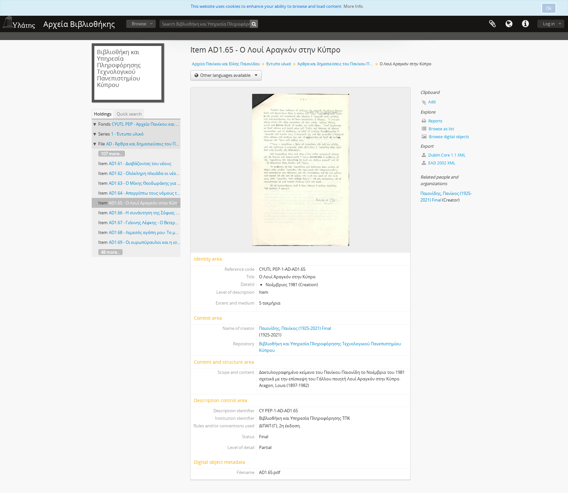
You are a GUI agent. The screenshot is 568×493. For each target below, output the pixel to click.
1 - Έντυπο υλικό (127, 134)
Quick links (525, 24)
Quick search (129, 114)
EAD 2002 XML (441, 163)
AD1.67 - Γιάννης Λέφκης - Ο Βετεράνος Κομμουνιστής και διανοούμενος (180, 222)
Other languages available (225, 75)
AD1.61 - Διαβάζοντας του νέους (140, 163)
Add (432, 102)
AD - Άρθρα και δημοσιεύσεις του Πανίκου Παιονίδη (157, 144)
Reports (434, 121)
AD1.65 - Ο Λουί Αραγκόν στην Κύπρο (145, 203)
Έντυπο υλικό (278, 64)
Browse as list (441, 129)
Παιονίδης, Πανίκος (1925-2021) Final (295, 328)
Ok (549, 8)
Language (509, 24)
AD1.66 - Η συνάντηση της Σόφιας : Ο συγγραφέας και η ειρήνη (170, 213)
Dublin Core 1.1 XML (446, 155)
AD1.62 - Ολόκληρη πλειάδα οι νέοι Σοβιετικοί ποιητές (162, 173)
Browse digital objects (448, 136)
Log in (549, 24)
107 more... (111, 154)
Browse (139, 24)
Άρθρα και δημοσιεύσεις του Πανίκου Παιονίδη (336, 64)
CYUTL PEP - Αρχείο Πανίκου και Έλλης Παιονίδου (160, 124)
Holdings (102, 114)
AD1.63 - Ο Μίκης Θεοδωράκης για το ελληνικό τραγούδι (164, 183)
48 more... (110, 252)
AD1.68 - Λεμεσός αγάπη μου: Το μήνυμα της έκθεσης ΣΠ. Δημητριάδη (177, 232)
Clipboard (492, 24)
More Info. (353, 6)
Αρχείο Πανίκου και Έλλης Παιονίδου (226, 64)
